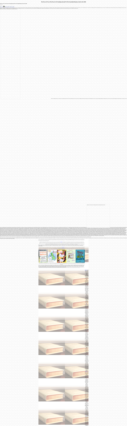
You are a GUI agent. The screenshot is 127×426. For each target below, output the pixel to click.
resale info (86, 371)
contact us (86, 415)
